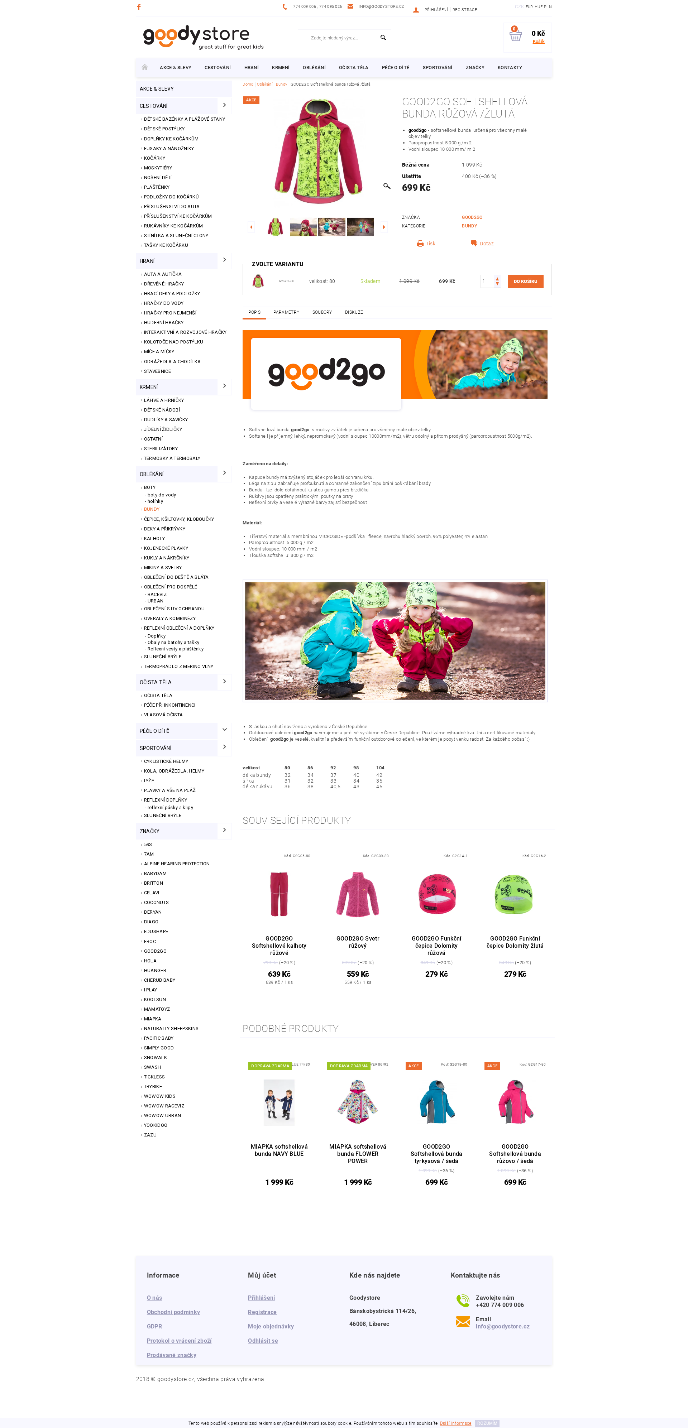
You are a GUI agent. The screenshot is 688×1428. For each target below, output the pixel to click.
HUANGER (155, 970)
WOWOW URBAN (162, 1115)
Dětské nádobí (162, 410)
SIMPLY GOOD (159, 1047)
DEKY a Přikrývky (164, 529)
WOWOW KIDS (160, 1096)
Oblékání (314, 67)
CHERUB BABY (160, 980)
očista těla (354, 67)
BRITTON (153, 883)
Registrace (465, 10)
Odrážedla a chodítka (172, 361)
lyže (149, 780)
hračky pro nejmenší (170, 313)
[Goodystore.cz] (202, 37)
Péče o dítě (396, 67)
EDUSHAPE (156, 931)
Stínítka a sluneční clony (176, 235)
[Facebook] (140, 7)
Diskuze (354, 312)
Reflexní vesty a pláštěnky (176, 649)
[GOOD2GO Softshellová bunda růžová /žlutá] (258, 281)
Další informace (456, 1423)
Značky (475, 67)
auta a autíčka (163, 274)
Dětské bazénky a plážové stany (184, 119)
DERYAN (153, 912)
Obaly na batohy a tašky (173, 642)
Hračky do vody (163, 303)
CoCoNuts (156, 902)
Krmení (281, 67)
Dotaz (487, 243)
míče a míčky (159, 351)
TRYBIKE (153, 1086)
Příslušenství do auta (172, 206)
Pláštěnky (157, 187)
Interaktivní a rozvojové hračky (185, 332)
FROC (150, 941)
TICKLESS (154, 1077)
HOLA (150, 960)
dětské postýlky (164, 128)
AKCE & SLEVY (175, 67)
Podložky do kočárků (171, 196)
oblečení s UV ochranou (174, 608)
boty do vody (162, 494)
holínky (155, 501)
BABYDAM (155, 873)
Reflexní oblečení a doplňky (179, 628)
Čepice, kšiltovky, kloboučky (179, 519)
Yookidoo (156, 1125)
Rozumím (487, 1423)
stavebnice (157, 371)
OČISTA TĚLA (158, 695)
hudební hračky (163, 322)
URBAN (156, 601)
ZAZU (150, 1135)
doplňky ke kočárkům (171, 138)
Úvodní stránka (144, 67)
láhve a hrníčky (164, 400)
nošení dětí (158, 177)
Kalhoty (154, 538)
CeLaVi (151, 892)
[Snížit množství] (497, 284)
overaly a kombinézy (170, 618)
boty (150, 487)
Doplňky (157, 636)
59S (148, 844)
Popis (254, 312)
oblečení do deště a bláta (176, 577)
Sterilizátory (161, 448)
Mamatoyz (157, 1009)
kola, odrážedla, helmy (174, 771)
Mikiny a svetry (163, 567)
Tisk (430, 243)
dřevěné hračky (164, 284)
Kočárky (154, 158)
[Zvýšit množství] (497, 278)
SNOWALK (155, 1057)
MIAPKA (153, 1018)
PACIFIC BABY (159, 1038)
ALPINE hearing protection (177, 863)
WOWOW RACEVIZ (164, 1106)
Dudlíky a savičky (166, 419)
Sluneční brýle (162, 656)
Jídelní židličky (163, 429)
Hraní (251, 67)
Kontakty (510, 67)
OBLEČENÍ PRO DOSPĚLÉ (170, 587)
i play (150, 989)
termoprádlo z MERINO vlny (179, 666)
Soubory (322, 312)
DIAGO (151, 921)
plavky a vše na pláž (170, 790)
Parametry (286, 312)
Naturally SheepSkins (171, 1028)
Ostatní (153, 439)
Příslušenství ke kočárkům (178, 216)
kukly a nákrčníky (166, 558)
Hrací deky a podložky (172, 293)
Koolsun (155, 999)
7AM (149, 854)
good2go (155, 951)
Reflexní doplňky (165, 800)
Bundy (152, 509)
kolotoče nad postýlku (174, 342)
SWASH (152, 1067)
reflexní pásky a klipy (170, 807)
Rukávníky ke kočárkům (173, 226)
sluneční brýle (162, 815)
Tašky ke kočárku (166, 245)
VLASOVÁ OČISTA (163, 714)
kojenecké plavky (166, 548)
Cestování (218, 67)
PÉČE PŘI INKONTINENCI (170, 705)
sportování (438, 67)
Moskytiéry (158, 167)
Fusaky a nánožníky (169, 148)
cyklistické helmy (166, 761)
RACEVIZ (157, 594)
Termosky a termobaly (172, 458)
